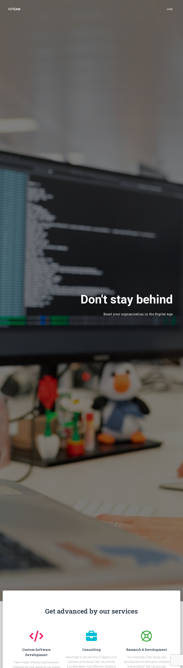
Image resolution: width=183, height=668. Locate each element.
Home (170, 9)
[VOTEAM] (14, 9)
